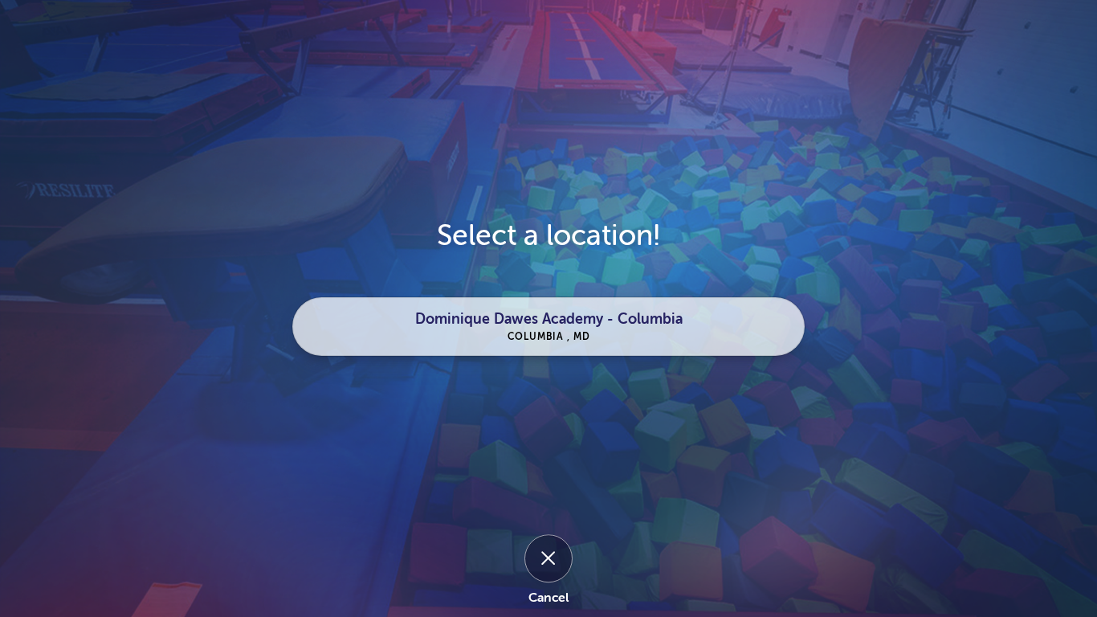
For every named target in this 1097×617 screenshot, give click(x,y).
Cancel (548, 598)
